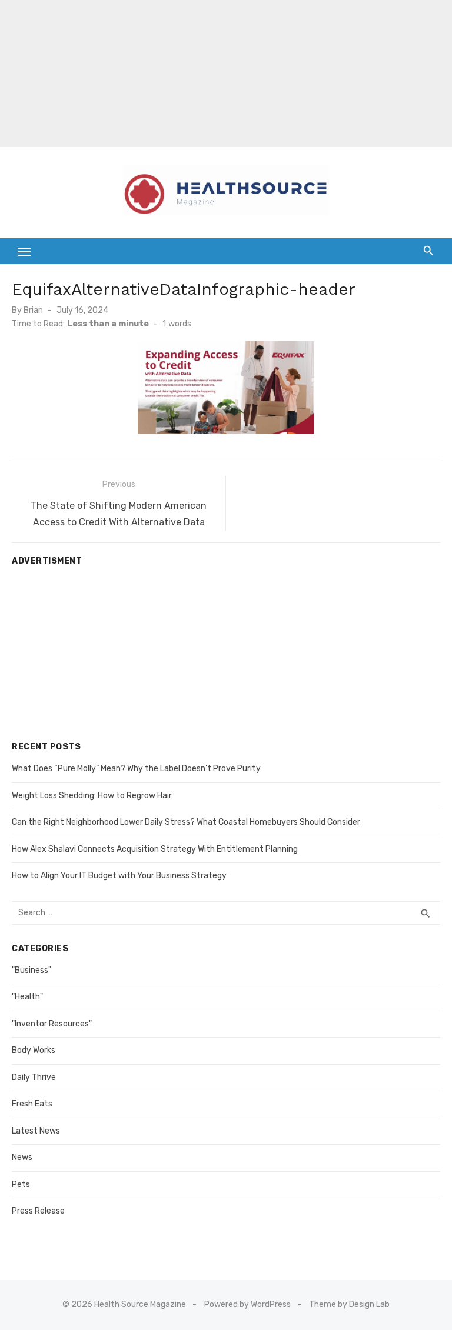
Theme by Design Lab (349, 1304)
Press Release (38, 1211)
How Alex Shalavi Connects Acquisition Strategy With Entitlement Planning (155, 849)
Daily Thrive (34, 1077)
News (22, 1157)
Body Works (33, 1050)
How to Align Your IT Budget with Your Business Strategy (119, 876)
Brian (33, 310)
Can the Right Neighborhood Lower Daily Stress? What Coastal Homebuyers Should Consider (186, 822)
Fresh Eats (32, 1104)
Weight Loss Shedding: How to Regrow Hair (92, 796)
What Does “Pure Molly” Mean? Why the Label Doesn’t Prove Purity (136, 769)
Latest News (36, 1131)
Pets (21, 1184)
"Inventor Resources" (52, 1024)
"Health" (27, 997)
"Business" (31, 970)
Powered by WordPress (247, 1304)
